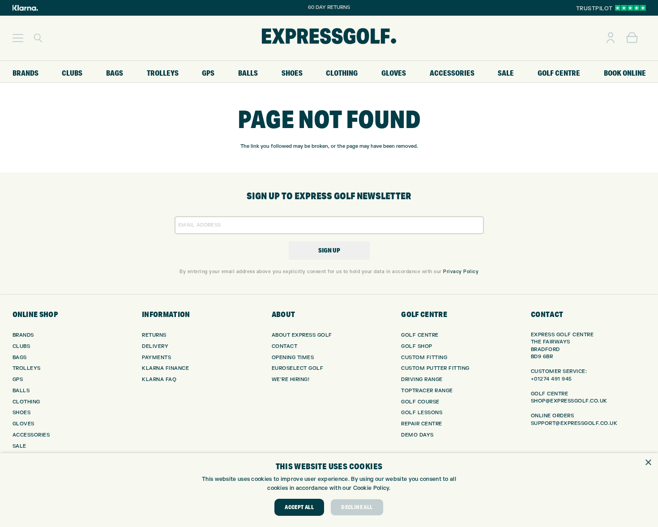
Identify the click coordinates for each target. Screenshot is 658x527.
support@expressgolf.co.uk (574, 423)
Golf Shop (416, 346)
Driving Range (422, 379)
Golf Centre (420, 335)
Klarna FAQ (159, 379)
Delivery (155, 346)
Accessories (31, 435)
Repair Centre (421, 423)
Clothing (26, 401)
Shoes (22, 412)
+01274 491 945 (551, 379)
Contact (285, 346)
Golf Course (420, 401)
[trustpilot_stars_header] (630, 8)
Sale (19, 446)
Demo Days (417, 435)
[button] (18, 38)
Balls (21, 390)
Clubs (21, 346)
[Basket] (632, 38)
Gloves (23, 423)
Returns (154, 335)
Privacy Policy (461, 271)
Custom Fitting (424, 357)
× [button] (648, 462)
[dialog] (329, 490)
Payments (156, 357)
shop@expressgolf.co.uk (569, 401)
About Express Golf (302, 335)
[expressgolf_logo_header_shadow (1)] (329, 38)
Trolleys (27, 368)
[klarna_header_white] (25, 8)
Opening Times (293, 357)
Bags (20, 357)
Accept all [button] (299, 507)
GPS (18, 379)
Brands (23, 335)
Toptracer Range (427, 390)
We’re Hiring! (291, 379)
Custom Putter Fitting (435, 368)
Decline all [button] (356, 507)
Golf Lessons (421, 412)
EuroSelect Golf (298, 368)
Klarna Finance (165, 368)
